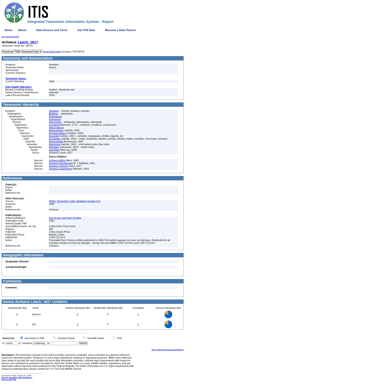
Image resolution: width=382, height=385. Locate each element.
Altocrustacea (56, 127)
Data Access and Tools (51, 30)
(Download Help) (52, 51)
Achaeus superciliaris (60, 168)
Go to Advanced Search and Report (168, 350)
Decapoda (54, 138)
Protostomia (55, 116)
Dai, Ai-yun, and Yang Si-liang (65, 218)
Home (8, 30)
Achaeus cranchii (58, 166)
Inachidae (54, 150)
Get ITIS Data (86, 30)
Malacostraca (56, 130)
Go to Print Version (10, 37)
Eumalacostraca (57, 133)
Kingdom (27, 343)
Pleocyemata (56, 141)
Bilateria (53, 113)
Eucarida (54, 136)
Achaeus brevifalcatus (61, 163)
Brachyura (54, 144)
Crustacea (54, 124)
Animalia (53, 111)
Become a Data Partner (120, 30)
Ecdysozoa (55, 119)
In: (3, 343)
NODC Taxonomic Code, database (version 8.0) (74, 201)
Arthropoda (55, 122)
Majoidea (54, 147)
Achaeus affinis (57, 160)
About (22, 30)
